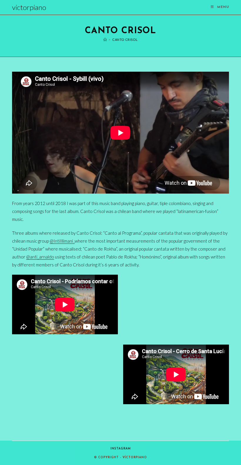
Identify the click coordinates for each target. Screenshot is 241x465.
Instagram (121, 448)
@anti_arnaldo (40, 256)
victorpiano (29, 7)
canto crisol (125, 39)
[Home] (105, 39)
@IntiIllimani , (62, 241)
